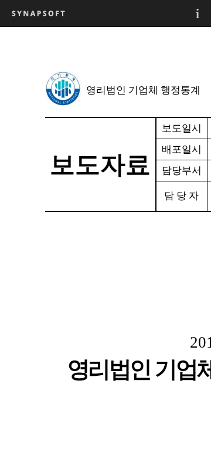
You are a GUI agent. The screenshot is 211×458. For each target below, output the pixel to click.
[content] (105, 242)
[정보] (197, 13)
